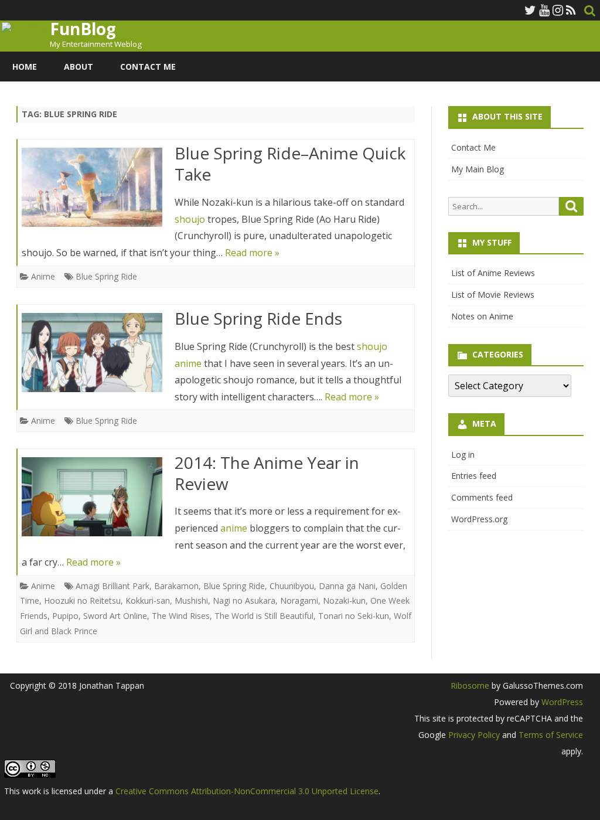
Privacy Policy (474, 734)
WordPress (561, 701)
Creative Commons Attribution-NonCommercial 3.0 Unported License (247, 791)
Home (24, 66)
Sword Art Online (115, 615)
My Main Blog (477, 169)
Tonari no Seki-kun (353, 615)
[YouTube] (544, 10)
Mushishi (191, 600)
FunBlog (83, 29)
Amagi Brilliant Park (112, 585)
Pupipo (65, 615)
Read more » (252, 252)
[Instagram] (558, 10)
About (78, 66)
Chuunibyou (292, 585)
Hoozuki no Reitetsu (82, 600)
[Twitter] (530, 10)
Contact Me (148, 66)
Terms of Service (551, 734)
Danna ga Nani (347, 585)
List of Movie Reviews (492, 294)
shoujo (190, 219)
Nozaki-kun (344, 600)
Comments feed (482, 497)
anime (188, 363)
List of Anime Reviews (493, 272)
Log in (463, 454)
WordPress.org (479, 519)
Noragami (299, 600)
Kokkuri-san (147, 600)
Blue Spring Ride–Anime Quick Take (290, 163)
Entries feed (473, 475)
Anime (43, 276)
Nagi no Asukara (244, 600)
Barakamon (176, 585)
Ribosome (470, 685)
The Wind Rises (181, 615)
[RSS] (571, 10)
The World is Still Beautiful (263, 615)
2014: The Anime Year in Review (267, 473)
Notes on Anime (482, 316)
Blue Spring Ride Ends (258, 318)
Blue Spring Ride (106, 276)
